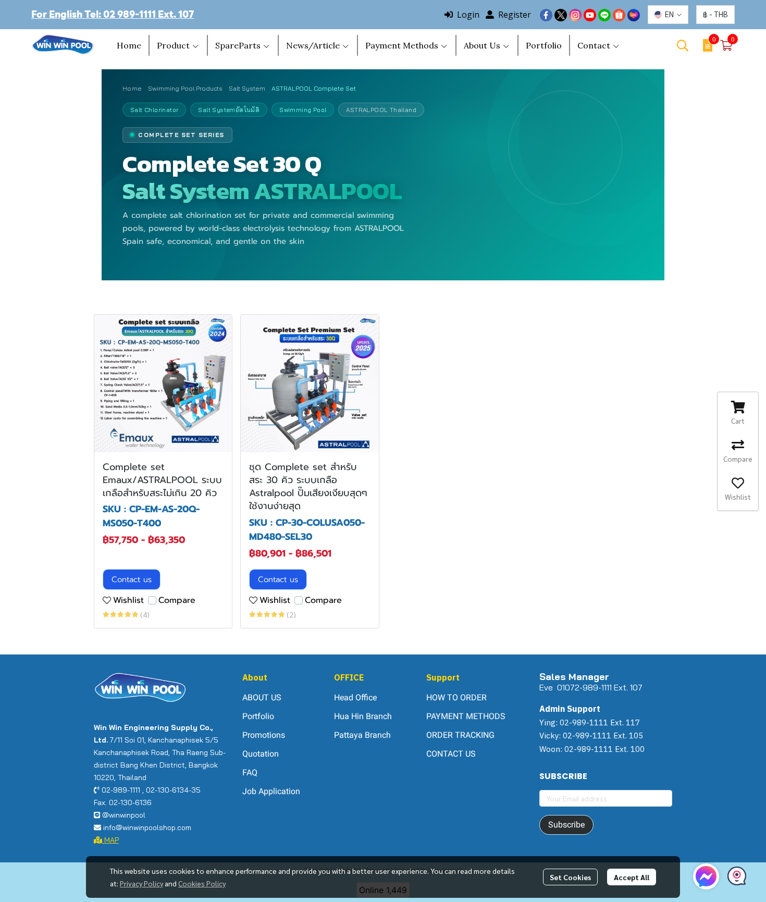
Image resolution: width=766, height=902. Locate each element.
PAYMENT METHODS (465, 716)
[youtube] (590, 14)
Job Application (271, 791)
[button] (668, 14)
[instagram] (575, 14)
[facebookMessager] (706, 876)
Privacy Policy (141, 883)
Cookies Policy (202, 883)
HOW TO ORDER (456, 697)
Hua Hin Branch (363, 716)
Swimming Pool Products (185, 88)
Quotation (260, 754)
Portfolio (258, 716)
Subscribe (566, 825)
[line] (604, 14)
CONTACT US (451, 754)
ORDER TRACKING (460, 735)
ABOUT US (261, 697)
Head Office (355, 697)
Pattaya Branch (362, 735)
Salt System (247, 88)
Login (468, 14)
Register (514, 14)
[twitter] (560, 14)
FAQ (249, 772)
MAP (110, 840)
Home (132, 88)
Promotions (263, 735)
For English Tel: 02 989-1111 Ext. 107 (112, 14)
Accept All (631, 877)
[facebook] (546, 14)
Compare (176, 600)
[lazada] (633, 14)
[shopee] (619, 14)
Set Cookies (570, 877)
